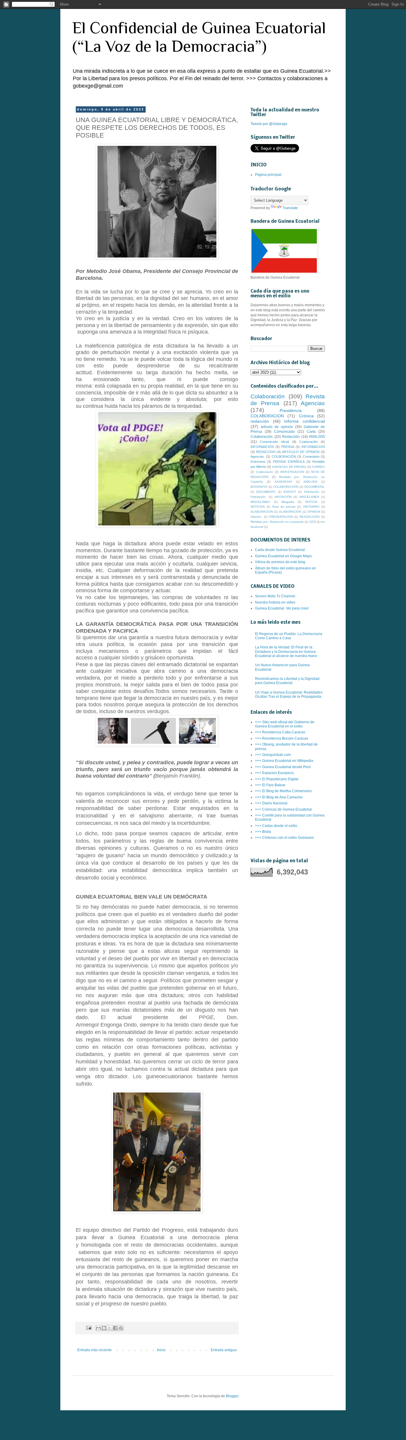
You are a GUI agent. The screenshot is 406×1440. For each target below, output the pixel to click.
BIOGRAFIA (259, 486)
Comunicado (284, 432)
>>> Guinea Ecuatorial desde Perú (283, 767)
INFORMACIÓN (262, 447)
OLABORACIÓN (290, 511)
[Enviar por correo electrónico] (98, 1328)
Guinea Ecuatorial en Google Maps (283, 556)
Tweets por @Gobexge (269, 124)
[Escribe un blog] (104, 1328)
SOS (312, 521)
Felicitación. (259, 496)
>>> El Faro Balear (270, 785)
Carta (311, 432)
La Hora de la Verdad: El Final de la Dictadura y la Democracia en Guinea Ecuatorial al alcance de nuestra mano (286, 651)
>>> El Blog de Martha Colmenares (283, 791)
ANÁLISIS (310, 481)
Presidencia (291, 410)
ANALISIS (317, 437)
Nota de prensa (284, 506)
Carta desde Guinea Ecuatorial (280, 550)
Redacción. (291, 437)
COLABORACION (267, 415)
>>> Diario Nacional (271, 803)
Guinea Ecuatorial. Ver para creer (282, 608)
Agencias (313, 403)
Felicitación (311, 491)
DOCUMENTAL (314, 486)
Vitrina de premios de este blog (280, 562)
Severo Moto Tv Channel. (275, 596)
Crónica (306, 415)
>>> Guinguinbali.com (273, 755)
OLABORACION (262, 511)
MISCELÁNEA (260, 501)
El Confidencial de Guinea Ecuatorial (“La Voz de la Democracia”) (199, 36)
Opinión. (256, 516)
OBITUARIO (311, 506)
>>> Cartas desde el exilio (276, 826)
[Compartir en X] (110, 1328)
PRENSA (287, 447)
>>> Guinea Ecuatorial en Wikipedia (284, 761)
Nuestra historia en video (275, 602)
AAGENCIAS (283, 481)
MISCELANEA (309, 496)
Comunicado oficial (274, 441)
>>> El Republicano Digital (276, 779)
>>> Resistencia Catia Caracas (280, 732)
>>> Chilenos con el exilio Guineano (284, 838)
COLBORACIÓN (284, 456)
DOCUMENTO (266, 491)
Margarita (287, 501)
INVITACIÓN (283, 496)
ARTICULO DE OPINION (301, 452)
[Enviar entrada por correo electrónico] (88, 1328)
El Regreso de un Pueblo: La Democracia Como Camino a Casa (288, 636)
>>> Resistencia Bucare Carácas (281, 738)
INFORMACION (313, 447)
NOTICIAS (258, 506)
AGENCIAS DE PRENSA (289, 466)
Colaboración (268, 396)
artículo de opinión (277, 427)
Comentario (311, 456)
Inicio (161, 1350)
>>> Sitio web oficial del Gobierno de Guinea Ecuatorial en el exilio (284, 724)
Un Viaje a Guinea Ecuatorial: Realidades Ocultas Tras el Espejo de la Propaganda (288, 694)
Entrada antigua (224, 1350)
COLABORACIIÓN (285, 486)
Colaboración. (262, 437)
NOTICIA (311, 501)
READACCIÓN (310, 516)
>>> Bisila (263, 832)
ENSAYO (290, 491)
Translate (290, 208)
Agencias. (258, 456)
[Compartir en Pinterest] (121, 1328)
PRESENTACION (281, 516)
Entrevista (258, 461)
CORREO (318, 466)
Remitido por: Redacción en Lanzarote (277, 521)
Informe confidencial (304, 421)
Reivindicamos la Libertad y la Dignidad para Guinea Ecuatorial (287, 681)
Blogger (232, 1396)
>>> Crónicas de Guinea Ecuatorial (283, 809)
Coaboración (308, 441)
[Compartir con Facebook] (115, 1328)
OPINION (313, 511)
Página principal (268, 175)
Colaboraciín (264, 471)
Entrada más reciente (94, 1350)
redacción (260, 421)
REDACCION (266, 452)
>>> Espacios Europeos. (275, 773)
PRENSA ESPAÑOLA (288, 461)
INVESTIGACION (292, 471)
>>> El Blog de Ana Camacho (279, 797)
